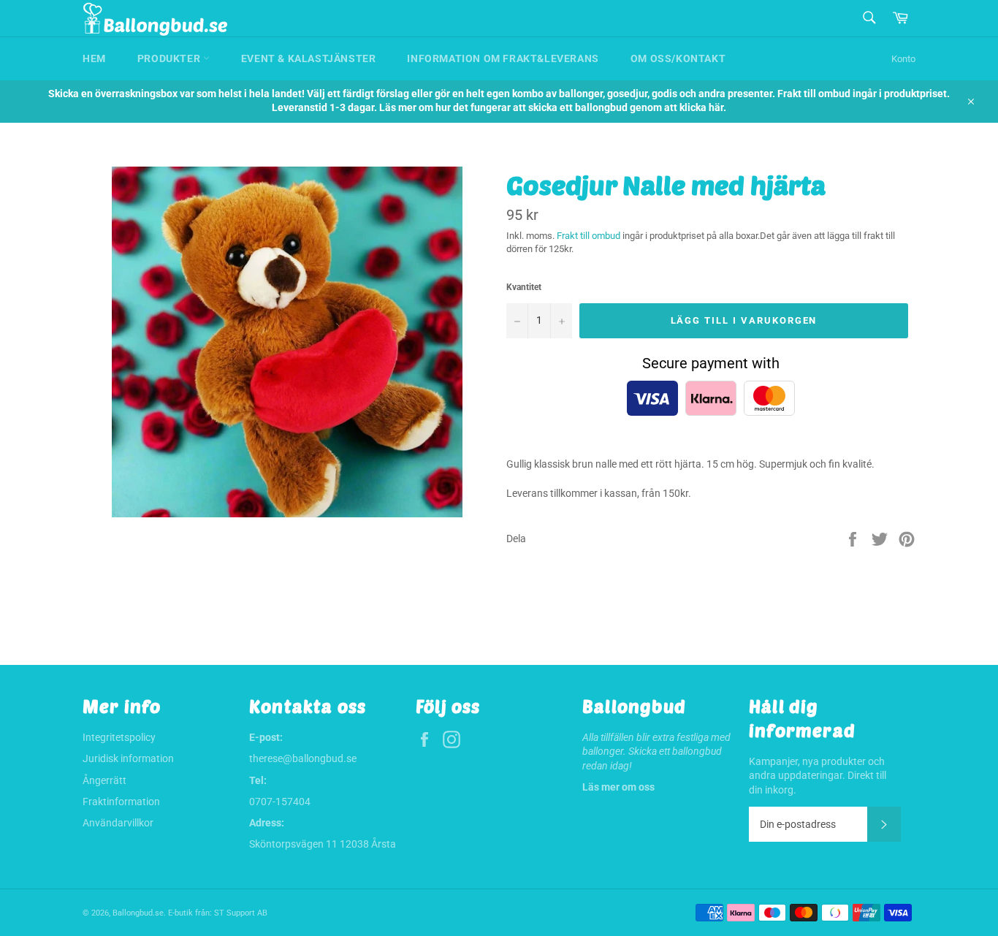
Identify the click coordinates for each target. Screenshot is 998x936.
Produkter (170, 58)
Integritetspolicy (119, 737)
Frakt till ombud (589, 235)
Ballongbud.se (138, 913)
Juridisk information (128, 758)
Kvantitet (523, 287)
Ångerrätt (104, 780)
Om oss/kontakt (678, 58)
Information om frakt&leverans (502, 58)
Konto (903, 58)
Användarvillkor (118, 823)
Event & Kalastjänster (308, 58)
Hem (94, 58)
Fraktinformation (121, 801)
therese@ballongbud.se (303, 758)
